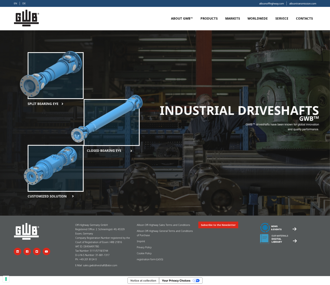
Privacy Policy (144, 247)
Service (281, 18)
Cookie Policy (144, 253)
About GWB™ (182, 18)
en (15, 3)
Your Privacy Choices (176, 280)
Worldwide (258, 18)
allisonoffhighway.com (271, 3)
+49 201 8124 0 (88, 259)
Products (209, 18)
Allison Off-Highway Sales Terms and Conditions (163, 225)
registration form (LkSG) (150, 259)
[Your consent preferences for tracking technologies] (6, 279)
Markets (232, 18)
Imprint (141, 241)
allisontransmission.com (302, 3)
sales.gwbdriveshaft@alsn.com (100, 265)
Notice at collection (143, 280)
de (24, 3)
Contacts (304, 18)
